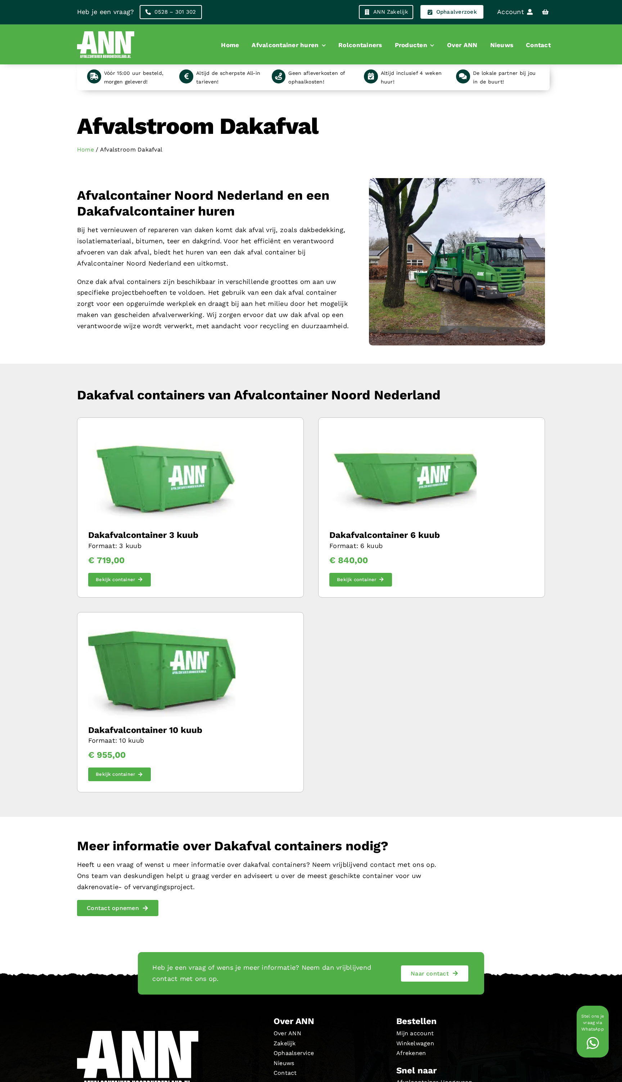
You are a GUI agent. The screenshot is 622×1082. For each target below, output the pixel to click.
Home (85, 149)
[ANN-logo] (106, 31)
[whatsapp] (592, 1043)
